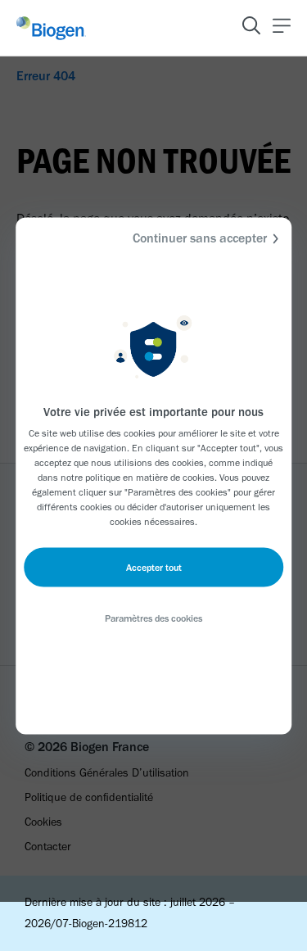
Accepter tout (154, 567)
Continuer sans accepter (200, 237)
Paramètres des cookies (153, 617)
